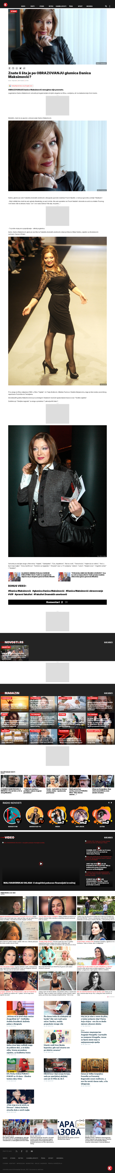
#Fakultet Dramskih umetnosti (50, 594)
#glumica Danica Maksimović (48, 591)
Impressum (21, 1163)
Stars (42, 6)
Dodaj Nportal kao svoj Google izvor (22, 85)
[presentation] (109, 802)
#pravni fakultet (23, 594)
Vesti (32, 6)
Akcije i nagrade (41, 1163)
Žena (71, 6)
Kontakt (12, 1163)
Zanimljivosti (61, 6)
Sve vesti (108, 642)
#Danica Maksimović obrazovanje (84, 591)
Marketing (30, 1163)
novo (23, 6)
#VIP (10, 594)
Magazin (12, 693)
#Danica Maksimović (19, 591)
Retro (51, 6)
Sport (80, 6)
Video (9, 837)
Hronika (89, 6)
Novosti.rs (14, 642)
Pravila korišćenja (55, 1163)
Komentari (54, 602)
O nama (5, 1163)
